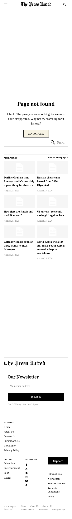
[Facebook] (26, 464)
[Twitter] (26, 468)
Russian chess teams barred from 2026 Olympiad (48, 181)
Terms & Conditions (54, 490)
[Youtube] (26, 480)
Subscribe (36, 396)
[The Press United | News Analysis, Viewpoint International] (41, 4)
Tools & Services (56, 483)
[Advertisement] (36, 47)
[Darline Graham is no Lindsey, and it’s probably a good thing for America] (19, 167)
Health (7, 477)
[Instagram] (26, 476)
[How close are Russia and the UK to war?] (19, 201)
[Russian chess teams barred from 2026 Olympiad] (52, 167)
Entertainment (12, 468)
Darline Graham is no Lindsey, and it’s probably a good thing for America (19, 181)
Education (9, 463)
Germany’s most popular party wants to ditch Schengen (18, 245)
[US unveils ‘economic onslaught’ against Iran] (52, 201)
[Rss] (26, 484)
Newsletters (54, 479)
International (55, 474)
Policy (51, 496)
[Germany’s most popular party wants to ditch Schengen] (19, 231)
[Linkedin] (26, 472)
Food (6, 473)
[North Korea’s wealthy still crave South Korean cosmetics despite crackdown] (52, 231)
